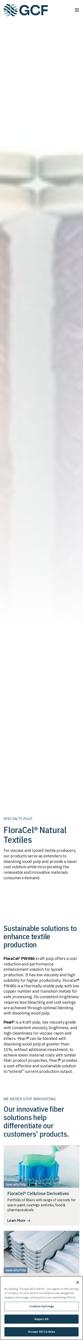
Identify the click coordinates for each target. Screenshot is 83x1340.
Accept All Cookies (41, 1332)
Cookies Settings (41, 1306)
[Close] (78, 1282)
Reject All (41, 1319)
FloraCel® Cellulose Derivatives (38, 1193)
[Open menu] (76, 10)
